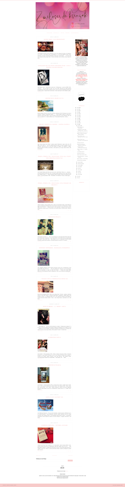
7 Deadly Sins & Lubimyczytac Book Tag (54, 278)
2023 (78, 112)
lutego (79, 172)
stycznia (79, 174)
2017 (78, 121)
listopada (79, 162)
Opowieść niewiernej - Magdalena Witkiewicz (54, 247)
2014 (78, 176)
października (80, 163)
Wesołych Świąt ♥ (54, 217)
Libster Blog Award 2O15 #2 (54, 98)
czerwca (79, 169)
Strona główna (54, 455)
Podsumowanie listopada (81, 160)
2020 (78, 116)
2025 (78, 109)
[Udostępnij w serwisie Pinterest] (70, 59)
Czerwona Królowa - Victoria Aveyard (54, 425)
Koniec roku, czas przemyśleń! (54, 39)
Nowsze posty (38, 455)
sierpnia (79, 166)
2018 (78, 119)
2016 (78, 122)
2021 (78, 115)
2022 (78, 113)
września (79, 165)
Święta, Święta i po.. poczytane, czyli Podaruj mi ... (82, 140)
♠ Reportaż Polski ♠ (54, 365)
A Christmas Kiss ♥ (54, 337)
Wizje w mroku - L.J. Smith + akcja (54, 306)
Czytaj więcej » (40, 59)
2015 (78, 124)
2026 (78, 107)
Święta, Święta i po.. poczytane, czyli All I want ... (82, 137)
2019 (78, 118)
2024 (78, 110)
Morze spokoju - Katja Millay (82, 158)
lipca (78, 168)
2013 (78, 177)
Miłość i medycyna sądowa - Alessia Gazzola (54, 124)
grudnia (79, 125)
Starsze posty (70, 455)
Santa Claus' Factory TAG (54, 397)
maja (78, 171)
